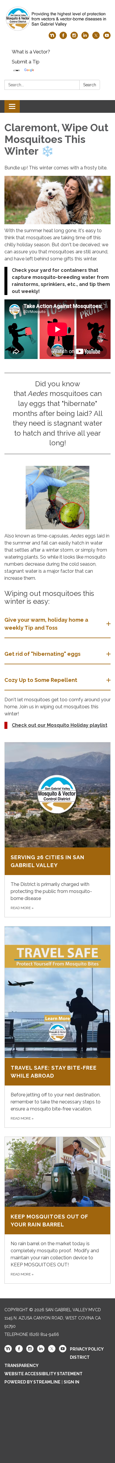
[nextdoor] (52, 37)
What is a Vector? (31, 52)
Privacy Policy (87, 1349)
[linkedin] (85, 37)
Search (89, 84)
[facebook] (63, 37)
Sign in (71, 1382)
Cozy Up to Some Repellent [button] (40, 680)
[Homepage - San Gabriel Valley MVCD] (57, 19)
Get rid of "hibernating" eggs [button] (42, 654)
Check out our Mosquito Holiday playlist (59, 725)
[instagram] (74, 37)
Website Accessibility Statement (43, 1373)
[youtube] (107, 37)
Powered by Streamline (32, 1382)
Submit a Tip (26, 62)
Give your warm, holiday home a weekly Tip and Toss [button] (46, 624)
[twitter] (96, 37)
